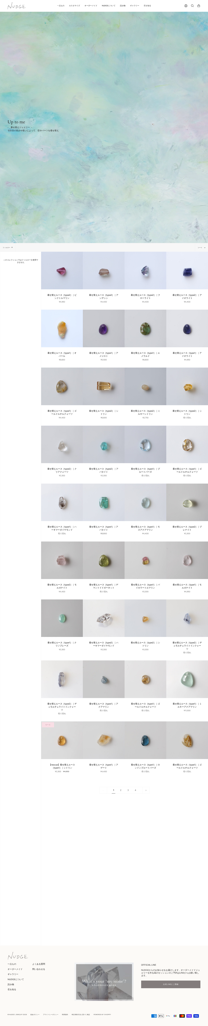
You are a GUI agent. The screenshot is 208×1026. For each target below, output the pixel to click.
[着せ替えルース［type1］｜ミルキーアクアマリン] (187, 679)
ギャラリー (13, 974)
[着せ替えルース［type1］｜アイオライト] (187, 328)
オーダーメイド (15, 969)
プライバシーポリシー (50, 1014)
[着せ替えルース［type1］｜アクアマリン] (104, 679)
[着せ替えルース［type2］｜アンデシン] (104, 270)
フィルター (6, 247)
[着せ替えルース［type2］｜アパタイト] (104, 444)
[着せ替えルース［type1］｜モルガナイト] (187, 560)
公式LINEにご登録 (171, 984)
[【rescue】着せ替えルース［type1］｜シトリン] (62, 740)
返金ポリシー (35, 1014)
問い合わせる (38, 969)
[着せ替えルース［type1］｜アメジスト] (104, 328)
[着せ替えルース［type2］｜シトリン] (104, 386)
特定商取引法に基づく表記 (81, 1014)
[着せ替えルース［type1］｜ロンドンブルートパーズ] (145, 740)
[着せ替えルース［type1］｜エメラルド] (145, 328)
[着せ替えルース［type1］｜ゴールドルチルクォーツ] (62, 386)
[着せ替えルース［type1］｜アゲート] (104, 740)
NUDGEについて (16, 979)
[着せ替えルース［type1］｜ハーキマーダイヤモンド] (62, 502)
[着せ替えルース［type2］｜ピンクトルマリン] (62, 270)
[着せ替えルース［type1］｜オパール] (62, 328)
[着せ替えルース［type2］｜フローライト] (145, 270)
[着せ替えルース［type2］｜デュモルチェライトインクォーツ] (187, 618)
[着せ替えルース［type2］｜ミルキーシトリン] (145, 386)
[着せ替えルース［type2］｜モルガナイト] (62, 560)
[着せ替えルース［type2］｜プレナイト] (187, 502)
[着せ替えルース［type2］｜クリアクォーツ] (62, 444)
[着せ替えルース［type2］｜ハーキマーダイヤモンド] (104, 618)
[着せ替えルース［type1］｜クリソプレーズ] (62, 618)
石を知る (12, 989)
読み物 (11, 984)
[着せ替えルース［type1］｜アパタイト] (104, 502)
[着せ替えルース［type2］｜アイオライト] (187, 270)
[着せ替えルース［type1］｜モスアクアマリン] (145, 502)
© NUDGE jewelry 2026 (17, 1014)
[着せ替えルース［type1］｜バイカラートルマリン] (145, 560)
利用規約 (65, 1014)
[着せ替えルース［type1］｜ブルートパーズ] (145, 444)
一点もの (12, 964)
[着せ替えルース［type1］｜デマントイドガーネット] (104, 560)
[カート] (199, 6)
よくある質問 (38, 964)
